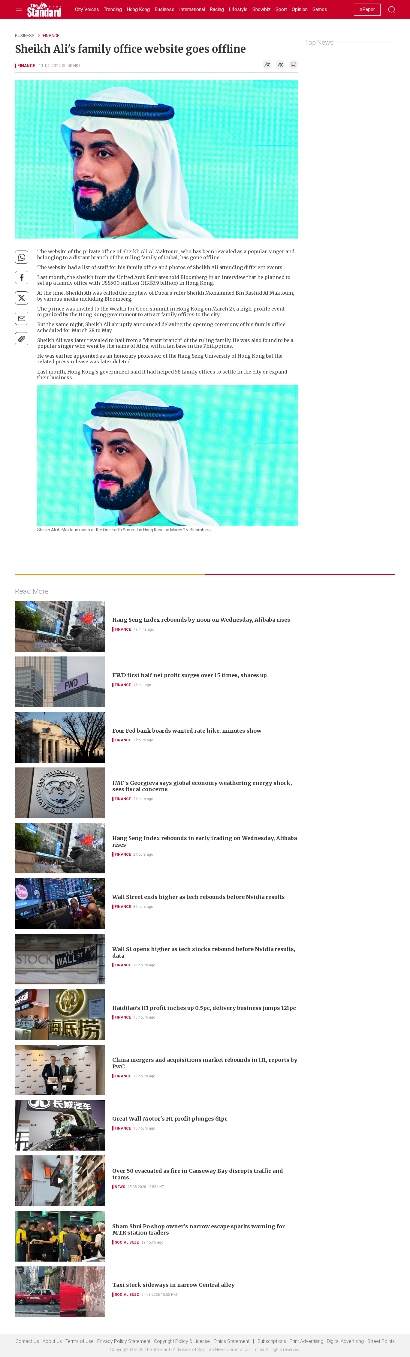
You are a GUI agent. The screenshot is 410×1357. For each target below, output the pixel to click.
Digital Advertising (345, 1341)
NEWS (120, 1187)
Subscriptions (272, 1341)
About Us (52, 1341)
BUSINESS (25, 35)
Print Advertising (306, 1341)
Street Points (381, 1341)
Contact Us (27, 1341)
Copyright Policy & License (182, 1341)
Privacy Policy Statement (123, 1341)
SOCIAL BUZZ (127, 1242)
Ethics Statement (231, 1341)
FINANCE (51, 35)
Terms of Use (79, 1341)
